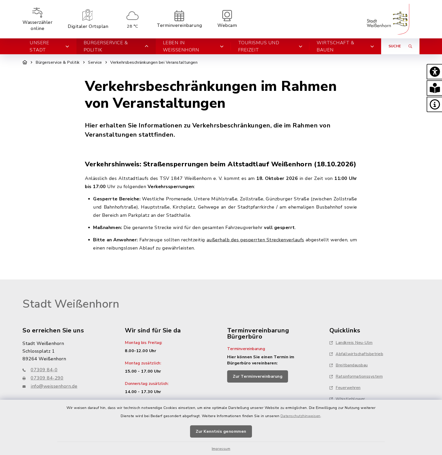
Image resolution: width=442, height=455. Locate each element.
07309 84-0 (44, 370)
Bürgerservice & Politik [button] (106, 46)
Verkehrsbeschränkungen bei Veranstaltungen (153, 62)
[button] (434, 71)
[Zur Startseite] (25, 62)
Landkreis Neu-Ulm (354, 342)
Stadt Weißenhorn (71, 304)
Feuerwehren (348, 388)
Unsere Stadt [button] (39, 46)
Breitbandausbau (352, 365)
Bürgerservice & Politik (58, 62)
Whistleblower (350, 399)
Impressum (221, 448)
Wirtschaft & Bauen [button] (335, 46)
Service (95, 62)
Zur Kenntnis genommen (221, 431)
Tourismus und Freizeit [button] (258, 46)
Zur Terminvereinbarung (257, 376)
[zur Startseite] (388, 19)
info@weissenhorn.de (54, 386)
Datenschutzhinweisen (301, 416)
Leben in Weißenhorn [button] (181, 46)
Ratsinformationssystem (359, 376)
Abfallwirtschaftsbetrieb (359, 354)
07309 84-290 (47, 378)
